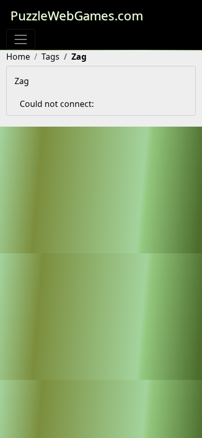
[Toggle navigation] (20, 39)
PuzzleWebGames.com (76, 15)
